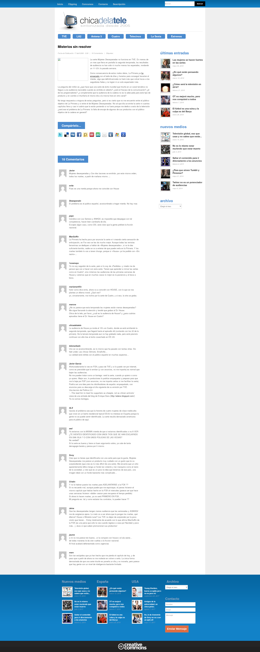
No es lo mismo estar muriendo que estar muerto (186, 147)
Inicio (60, 4)
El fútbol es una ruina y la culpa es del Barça (186, 110)
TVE (64, 36)
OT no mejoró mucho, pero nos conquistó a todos (186, 98)
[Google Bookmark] (123, 136)
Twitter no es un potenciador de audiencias (187, 184)
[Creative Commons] (132, 649)
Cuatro (116, 36)
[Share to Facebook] (79, 136)
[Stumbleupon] (98, 136)
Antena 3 (96, 36)
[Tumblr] (110, 136)
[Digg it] (72, 136)
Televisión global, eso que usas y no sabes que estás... (187, 135)
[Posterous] (85, 136)
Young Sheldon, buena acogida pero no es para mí (152, 591)
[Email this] (104, 136)
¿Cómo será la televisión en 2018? (187, 86)
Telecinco (135, 36)
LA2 (79, 36)
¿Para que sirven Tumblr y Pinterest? (186, 172)
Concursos (87, 4)
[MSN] (117, 136)
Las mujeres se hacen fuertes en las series (188, 61)
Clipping (72, 4)
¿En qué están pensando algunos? (185, 73)
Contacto (103, 4)
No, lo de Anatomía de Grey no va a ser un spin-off (152, 617)
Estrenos (176, 36)
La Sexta (156, 36)
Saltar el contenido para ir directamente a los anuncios (187, 159)
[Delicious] (66, 136)
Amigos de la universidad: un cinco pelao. (151, 604)
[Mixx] (91, 136)
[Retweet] (60, 136)
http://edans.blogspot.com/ (122, 395)
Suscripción (119, 4)
